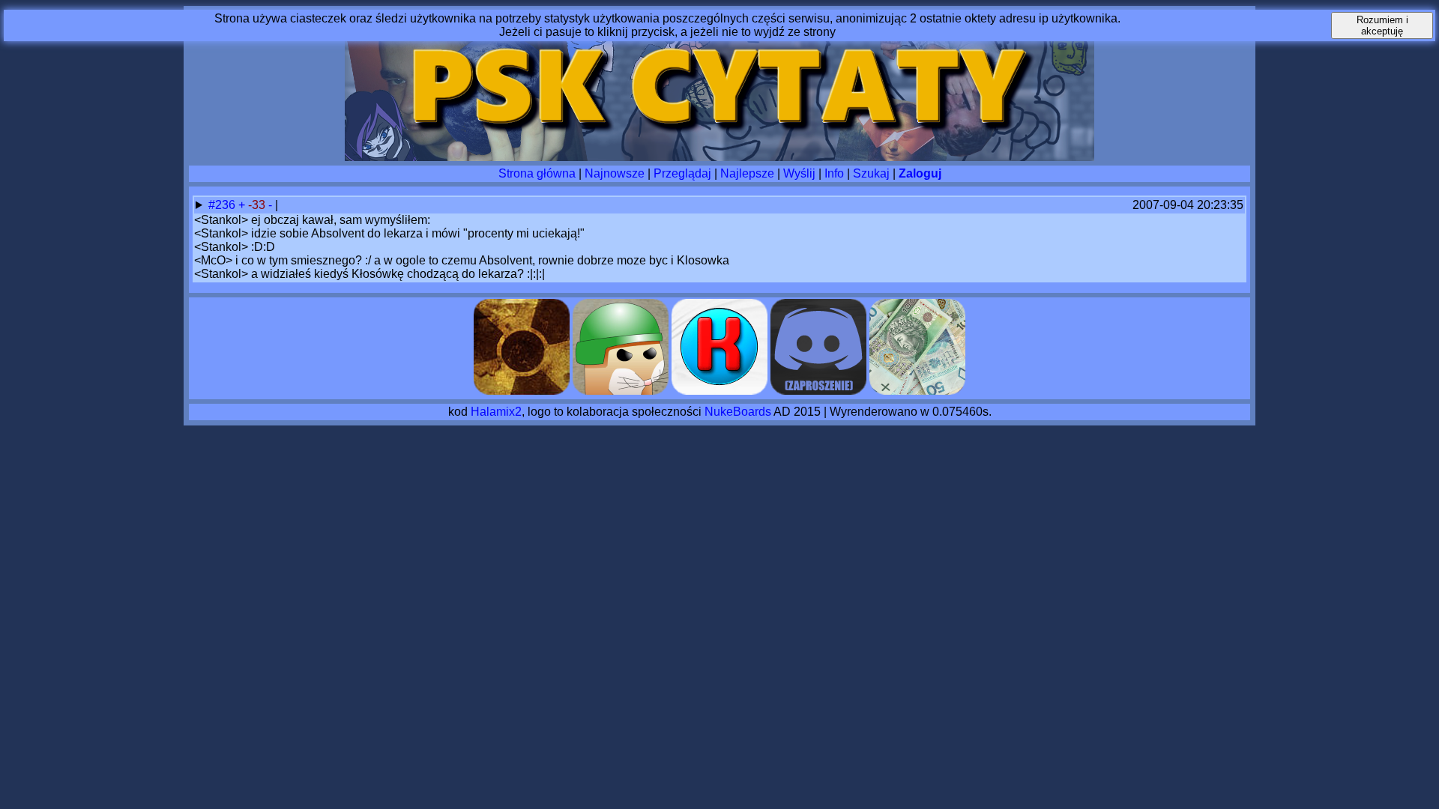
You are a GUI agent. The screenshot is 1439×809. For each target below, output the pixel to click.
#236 (223, 205)
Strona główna (537, 173)
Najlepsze (747, 173)
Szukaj (871, 173)
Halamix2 (496, 411)
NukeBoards (738, 411)
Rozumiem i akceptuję (1382, 25)
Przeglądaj (682, 173)
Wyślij (799, 173)
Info (834, 173)
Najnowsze (615, 173)
